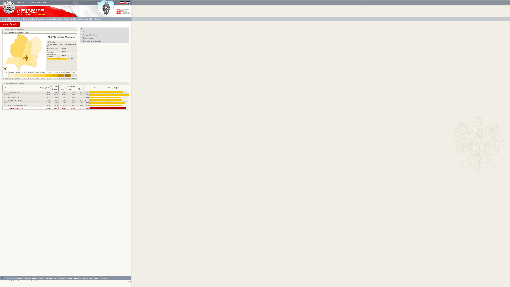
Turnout (66, 19)
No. (6, 88)
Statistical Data (82, 19)
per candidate (79, 89)
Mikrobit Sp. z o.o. (18, 281)
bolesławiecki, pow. (21, 32)
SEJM (91, 19)
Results (73, 19)
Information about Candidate (92, 41)
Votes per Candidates (90, 35)
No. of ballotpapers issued (54, 88)
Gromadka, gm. (14, 97)
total (62, 89)
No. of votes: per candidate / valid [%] (106, 88)
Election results (88, 38)
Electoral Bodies (29, 19)
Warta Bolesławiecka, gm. (17, 105)
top (128, 281)
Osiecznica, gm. (14, 103)
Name (23, 88)
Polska (5, 32)
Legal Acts (8, 19)
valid (70, 89)
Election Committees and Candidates (49, 19)
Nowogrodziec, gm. (15, 100)
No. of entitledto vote (44, 87)
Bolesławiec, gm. (14, 92)
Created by (98, 19)
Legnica (11, 32)
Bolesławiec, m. (14, 95)
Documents (18, 19)
